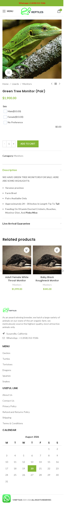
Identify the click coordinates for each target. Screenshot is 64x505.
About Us (7, 394)
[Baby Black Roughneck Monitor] (47, 260)
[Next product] (60, 84)
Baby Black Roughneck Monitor (47, 279)
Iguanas (6, 375)
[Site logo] (32, 11)
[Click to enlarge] (8, 72)
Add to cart (28, 143)
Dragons (6, 370)
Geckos (6, 353)
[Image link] (9, 309)
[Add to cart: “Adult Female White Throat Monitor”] (27, 250)
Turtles (6, 358)
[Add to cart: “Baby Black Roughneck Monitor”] (57, 250)
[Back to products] (56, 84)
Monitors (27, 83)
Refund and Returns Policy (16, 412)
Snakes (6, 381)
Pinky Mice (31, 212)
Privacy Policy (9, 406)
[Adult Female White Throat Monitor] (16, 260)
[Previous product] (52, 84)
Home (5, 83)
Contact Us (8, 400)
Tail (57, 203)
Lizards (15, 83)
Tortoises (7, 364)
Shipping (6, 417)
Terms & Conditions (12, 423)
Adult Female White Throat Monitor (16, 279)
